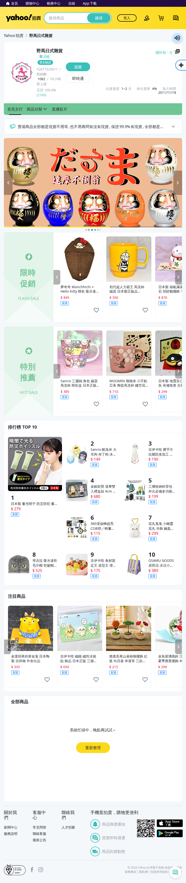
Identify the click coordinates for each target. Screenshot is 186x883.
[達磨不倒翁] (92, 182)
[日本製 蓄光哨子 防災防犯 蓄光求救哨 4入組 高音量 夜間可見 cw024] (35, 464)
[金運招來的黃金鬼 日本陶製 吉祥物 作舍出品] (30, 628)
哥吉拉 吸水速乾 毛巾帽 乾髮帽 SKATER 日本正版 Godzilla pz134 (45, 563)
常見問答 (39, 827)
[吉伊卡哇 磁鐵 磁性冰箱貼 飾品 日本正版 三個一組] (79, 628)
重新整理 (93, 747)
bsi (15, 869)
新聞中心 (10, 827)
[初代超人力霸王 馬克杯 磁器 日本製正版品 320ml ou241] (128, 259)
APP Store (170, 823)
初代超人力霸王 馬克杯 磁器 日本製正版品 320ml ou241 (126, 289)
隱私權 (143, 872)
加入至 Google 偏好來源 (177, 51)
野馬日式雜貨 (41, 35)
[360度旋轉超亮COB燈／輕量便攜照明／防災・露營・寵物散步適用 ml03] (76, 527)
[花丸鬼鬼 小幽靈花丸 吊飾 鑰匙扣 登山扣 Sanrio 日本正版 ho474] (135, 527)
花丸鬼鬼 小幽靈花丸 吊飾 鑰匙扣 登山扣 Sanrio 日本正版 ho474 (161, 526)
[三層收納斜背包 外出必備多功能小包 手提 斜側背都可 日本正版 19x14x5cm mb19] (135, 490)
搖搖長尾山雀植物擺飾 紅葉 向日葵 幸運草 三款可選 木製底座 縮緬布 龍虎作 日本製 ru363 (128, 658)
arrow (173, 126)
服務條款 (130, 872)
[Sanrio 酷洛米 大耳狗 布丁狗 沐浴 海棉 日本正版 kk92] (76, 453)
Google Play (170, 833)
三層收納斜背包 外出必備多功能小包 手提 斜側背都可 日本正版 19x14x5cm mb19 (161, 489)
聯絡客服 (39, 833)
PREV (57, 277)
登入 (127, 18)
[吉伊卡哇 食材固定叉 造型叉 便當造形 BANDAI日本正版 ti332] (76, 564)
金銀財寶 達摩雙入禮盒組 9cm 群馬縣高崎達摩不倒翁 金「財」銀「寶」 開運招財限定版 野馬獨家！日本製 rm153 (103, 489)
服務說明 (10, 833)
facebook (32, 869)
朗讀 (177, 38)
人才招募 (68, 827)
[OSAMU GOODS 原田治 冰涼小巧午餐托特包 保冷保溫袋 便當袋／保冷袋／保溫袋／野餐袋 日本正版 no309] (135, 564)
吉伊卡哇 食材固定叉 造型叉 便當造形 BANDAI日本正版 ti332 (103, 563)
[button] (15, 109)
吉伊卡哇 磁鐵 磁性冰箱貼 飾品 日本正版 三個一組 (78, 658)
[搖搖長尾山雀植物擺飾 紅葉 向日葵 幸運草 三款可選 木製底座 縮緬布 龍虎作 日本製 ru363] (128, 628)
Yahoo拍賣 (23, 18)
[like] (96, 311)
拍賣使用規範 (159, 872)
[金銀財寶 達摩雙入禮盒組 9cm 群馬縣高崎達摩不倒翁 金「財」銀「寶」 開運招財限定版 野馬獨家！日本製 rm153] (76, 490)
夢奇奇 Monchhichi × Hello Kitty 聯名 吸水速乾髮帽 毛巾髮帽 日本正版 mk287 (80, 289)
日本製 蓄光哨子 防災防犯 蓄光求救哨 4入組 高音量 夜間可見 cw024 (34, 503)
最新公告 (39, 840)
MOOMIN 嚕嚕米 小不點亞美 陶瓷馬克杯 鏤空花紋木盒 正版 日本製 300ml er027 (128, 383)
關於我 (161, 52)
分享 (172, 52)
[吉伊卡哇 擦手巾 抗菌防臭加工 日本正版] (135, 453)
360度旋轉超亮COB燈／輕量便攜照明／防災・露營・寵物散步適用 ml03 (103, 526)
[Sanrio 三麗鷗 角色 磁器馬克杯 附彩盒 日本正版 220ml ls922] (79, 353)
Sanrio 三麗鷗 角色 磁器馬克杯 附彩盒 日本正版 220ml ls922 (79, 383)
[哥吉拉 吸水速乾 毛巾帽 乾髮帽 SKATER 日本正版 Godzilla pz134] (19, 564)
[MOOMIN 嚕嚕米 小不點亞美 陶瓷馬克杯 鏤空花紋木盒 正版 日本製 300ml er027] (128, 353)
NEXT (178, 277)
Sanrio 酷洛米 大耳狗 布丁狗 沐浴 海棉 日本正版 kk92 (103, 452)
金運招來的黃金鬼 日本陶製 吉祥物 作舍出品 (30, 658)
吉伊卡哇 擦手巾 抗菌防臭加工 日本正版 (160, 452)
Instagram (40, 869)
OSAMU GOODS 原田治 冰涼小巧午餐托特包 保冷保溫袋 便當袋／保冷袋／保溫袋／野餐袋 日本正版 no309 (161, 563)
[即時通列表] (175, 872)
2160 (41, 95)
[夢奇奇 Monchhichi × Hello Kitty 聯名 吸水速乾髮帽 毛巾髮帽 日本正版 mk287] (79, 259)
